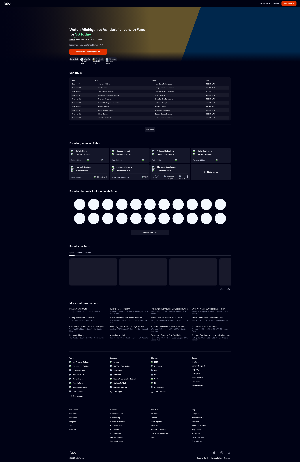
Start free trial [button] (289, 3)
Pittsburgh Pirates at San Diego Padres (127, 326)
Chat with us (197, 441)
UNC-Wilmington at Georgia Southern (208, 309)
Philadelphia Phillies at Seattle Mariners (168, 326)
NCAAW (87, 59)
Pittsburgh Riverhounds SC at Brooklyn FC (169, 309)
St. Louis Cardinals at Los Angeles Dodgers (211, 335)
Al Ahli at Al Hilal (117, 335)
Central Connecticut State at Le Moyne (86, 326)
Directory (227, 458)
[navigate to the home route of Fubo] (7, 3)
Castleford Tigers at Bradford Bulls (166, 335)
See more (150, 130)
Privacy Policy (216, 458)
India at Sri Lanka (76, 335)
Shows (80, 253)
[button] (221, 289)
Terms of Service (203, 458)
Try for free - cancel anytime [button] (88, 52)
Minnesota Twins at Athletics (204, 326)
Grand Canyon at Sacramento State (207, 318)
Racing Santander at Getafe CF (83, 318)
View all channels (150, 232)
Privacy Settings (198, 437)
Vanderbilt (99, 59)
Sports (72, 253)
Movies (88, 253)
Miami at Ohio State (78, 309)
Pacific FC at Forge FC (120, 309)
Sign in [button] (276, 3)
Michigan (112, 59)
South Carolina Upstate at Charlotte (166, 318)
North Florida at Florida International (126, 318)
